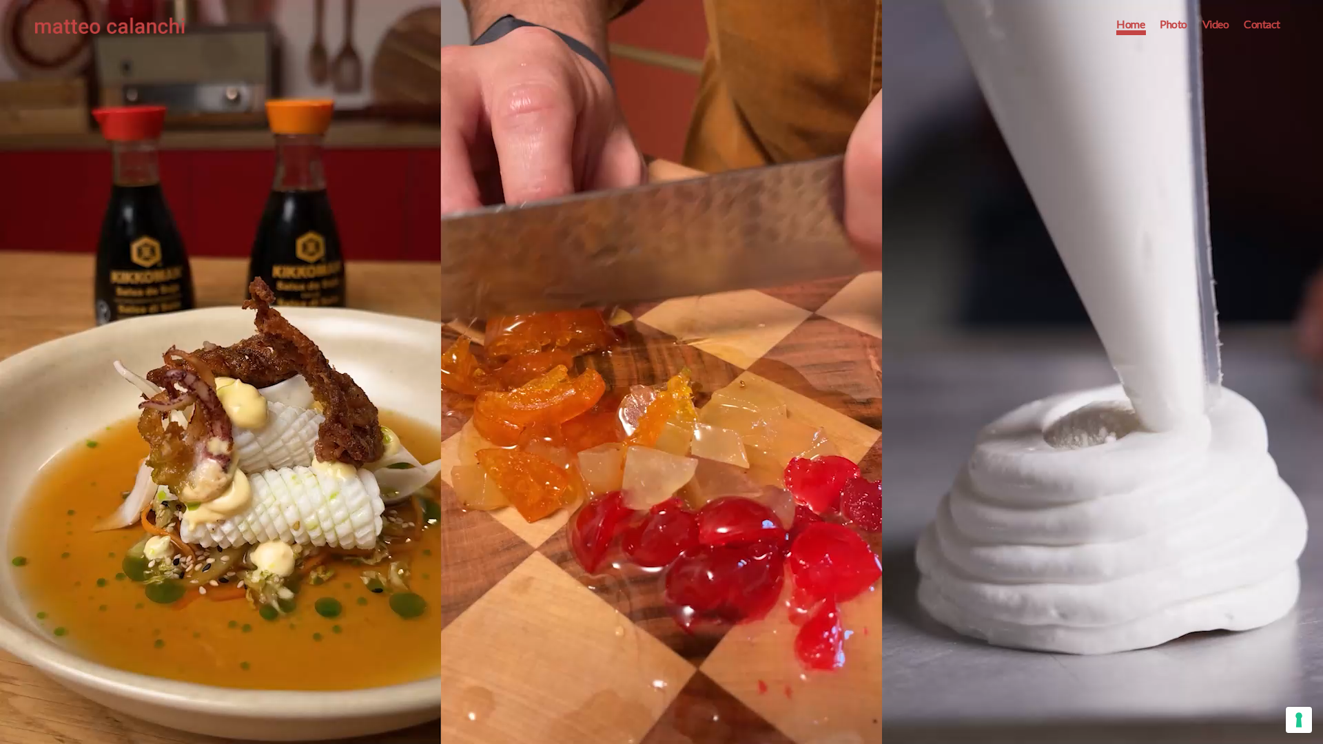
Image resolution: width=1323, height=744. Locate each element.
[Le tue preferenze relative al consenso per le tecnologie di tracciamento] (1299, 720)
